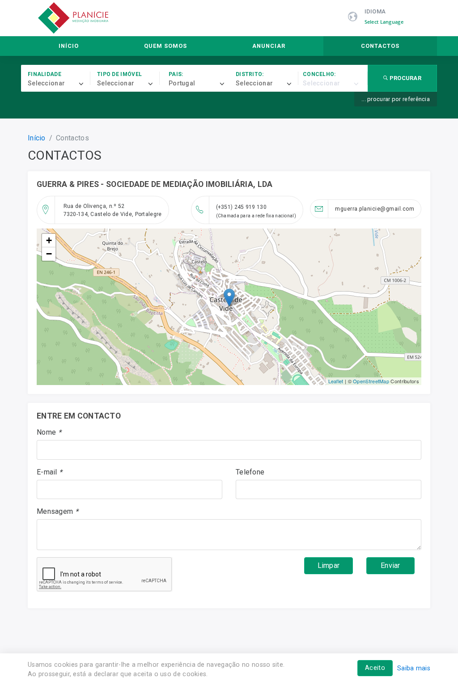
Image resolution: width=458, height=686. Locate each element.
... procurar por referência (395, 99)
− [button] (49, 253)
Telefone (250, 472)
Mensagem (57, 511)
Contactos (380, 45)
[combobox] (59, 83)
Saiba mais (413, 668)
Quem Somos (165, 45)
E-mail (49, 472)
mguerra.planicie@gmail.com (374, 209)
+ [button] (49, 240)
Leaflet (336, 381)
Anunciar (268, 45)
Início (69, 45)
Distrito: (250, 74)
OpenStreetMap (371, 381)
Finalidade (44, 74)
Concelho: (319, 74)
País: (176, 74)
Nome (49, 432)
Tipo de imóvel (119, 74)
